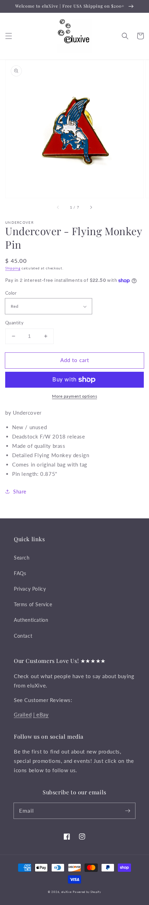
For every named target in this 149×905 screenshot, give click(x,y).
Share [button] (19, 492)
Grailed (23, 714)
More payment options (74, 396)
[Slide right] (90, 207)
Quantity (14, 322)
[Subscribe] (127, 810)
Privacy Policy (30, 589)
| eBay (41, 714)
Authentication (31, 620)
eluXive (66, 892)
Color (11, 293)
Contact (23, 636)
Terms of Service (33, 604)
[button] (8, 36)
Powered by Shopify (87, 892)
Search (22, 558)
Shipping (12, 268)
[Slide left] (58, 207)
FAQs (20, 573)
